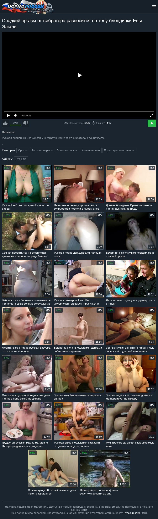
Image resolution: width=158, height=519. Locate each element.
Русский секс (132, 512)
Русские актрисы (42, 150)
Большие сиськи (67, 150)
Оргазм (22, 150)
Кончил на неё (91, 150)
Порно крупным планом (119, 150)
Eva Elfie (21, 158)
